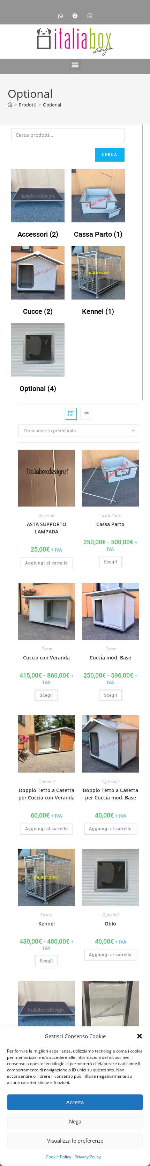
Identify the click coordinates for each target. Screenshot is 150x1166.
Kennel (46, 915)
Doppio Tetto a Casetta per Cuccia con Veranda (46, 794)
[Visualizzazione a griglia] (71, 414)
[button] (139, 1036)
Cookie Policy (58, 1157)
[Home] (10, 105)
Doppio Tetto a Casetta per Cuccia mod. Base (110, 794)
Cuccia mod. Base (110, 657)
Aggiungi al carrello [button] (46, 563)
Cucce (47, 649)
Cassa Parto (110, 515)
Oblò (110, 923)
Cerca (110, 154)
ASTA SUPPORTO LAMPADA (46, 528)
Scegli (110, 562)
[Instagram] (89, 15)
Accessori (46, 515)
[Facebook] (75, 15)
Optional (52, 105)
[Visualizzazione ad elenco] (86, 414)
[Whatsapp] (60, 15)
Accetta (75, 1102)
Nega (75, 1121)
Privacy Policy (88, 1157)
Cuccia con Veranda (46, 657)
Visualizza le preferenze (75, 1140)
